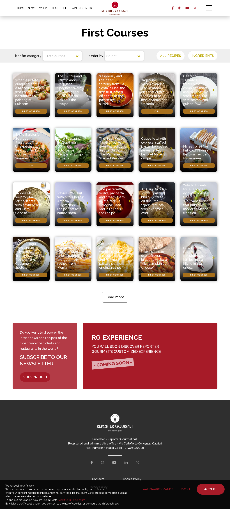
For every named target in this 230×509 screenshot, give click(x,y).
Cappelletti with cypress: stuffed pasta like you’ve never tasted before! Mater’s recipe (154, 148)
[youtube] (187, 8)
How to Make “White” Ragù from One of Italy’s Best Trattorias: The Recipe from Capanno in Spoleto (26, 253)
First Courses (31, 111)
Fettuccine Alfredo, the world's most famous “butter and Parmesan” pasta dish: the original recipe (110, 255)
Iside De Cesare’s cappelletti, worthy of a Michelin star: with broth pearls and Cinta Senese (28, 199)
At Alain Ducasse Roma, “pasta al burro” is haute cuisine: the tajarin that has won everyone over (154, 201)
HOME (20, 8)
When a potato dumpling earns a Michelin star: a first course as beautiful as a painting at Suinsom (28, 92)
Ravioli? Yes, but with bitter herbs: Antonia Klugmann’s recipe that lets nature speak (70, 203)
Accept (210, 489)
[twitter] (195, 8)
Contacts (98, 479)
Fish (157, 111)
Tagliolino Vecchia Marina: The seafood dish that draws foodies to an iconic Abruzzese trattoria (154, 92)
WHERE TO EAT (48, 8)
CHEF (65, 8)
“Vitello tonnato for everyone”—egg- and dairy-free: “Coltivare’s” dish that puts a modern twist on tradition (195, 199)
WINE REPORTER (82, 8)
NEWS (32, 8)
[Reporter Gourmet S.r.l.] (115, 8)
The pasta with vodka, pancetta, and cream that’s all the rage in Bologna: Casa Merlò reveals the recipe (112, 201)
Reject (185, 488)
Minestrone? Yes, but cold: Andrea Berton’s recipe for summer (196, 152)
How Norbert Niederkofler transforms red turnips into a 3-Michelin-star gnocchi (195, 257)
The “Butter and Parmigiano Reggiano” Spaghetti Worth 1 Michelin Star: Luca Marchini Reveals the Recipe (70, 90)
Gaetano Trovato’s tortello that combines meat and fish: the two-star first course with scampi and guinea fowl (196, 90)
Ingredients (203, 56)
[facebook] (173, 8)
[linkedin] (126, 462)
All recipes (170, 56)
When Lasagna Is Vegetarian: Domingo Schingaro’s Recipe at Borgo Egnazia (70, 148)
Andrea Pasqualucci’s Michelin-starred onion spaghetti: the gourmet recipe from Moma (70, 255)
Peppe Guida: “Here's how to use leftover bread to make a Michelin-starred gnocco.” (154, 257)
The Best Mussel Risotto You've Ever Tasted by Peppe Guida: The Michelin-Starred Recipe (112, 148)
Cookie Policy (132, 479)
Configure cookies (158, 488)
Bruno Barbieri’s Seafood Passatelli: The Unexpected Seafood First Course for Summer (27, 146)
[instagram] (179, 8)
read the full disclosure (71, 500)
